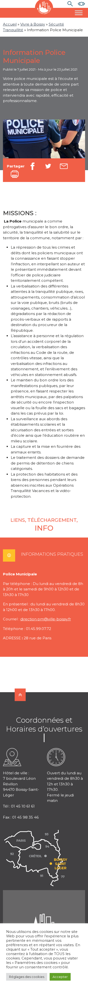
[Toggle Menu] (79, 12)
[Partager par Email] (64, 166)
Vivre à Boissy (32, 24)
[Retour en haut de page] (20, 695)
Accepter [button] (60, 977)
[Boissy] (44, 920)
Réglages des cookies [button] (26, 977)
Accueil (10, 24)
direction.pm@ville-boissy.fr (45, 619)
